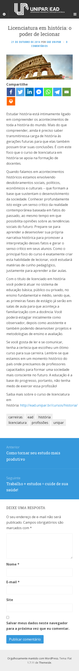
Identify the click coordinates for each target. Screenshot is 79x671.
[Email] (66, 92)
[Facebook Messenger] (39, 92)
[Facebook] (11, 92)
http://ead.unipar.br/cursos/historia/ (49, 405)
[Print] (11, 101)
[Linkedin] (29, 92)
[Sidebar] (4, 14)
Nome (12, 564)
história (44, 417)
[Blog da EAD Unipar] (39, 9)
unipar (58, 422)
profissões (40, 422)
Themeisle (45, 662)
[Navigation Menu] (75, 14)
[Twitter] (20, 92)
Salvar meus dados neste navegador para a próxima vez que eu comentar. (37, 626)
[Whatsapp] (48, 92)
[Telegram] (57, 92)
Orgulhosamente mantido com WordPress (32, 658)
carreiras (15, 417)
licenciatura (17, 422)
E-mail (13, 582)
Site (9, 599)
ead (30, 417)
